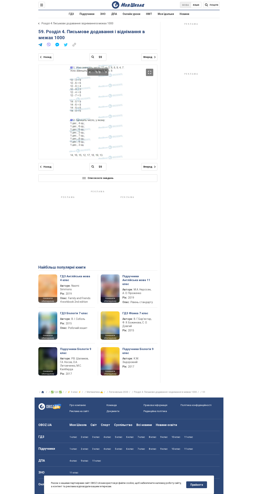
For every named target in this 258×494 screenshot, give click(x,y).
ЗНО (103, 13)
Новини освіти (166, 425)
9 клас (164, 437)
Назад (47, 57)
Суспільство (123, 425)
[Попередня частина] (90, 72)
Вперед (147, 57)
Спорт (105, 425)
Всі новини (144, 425)
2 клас (84, 437)
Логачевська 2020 (118, 392)
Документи (113, 411)
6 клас (130, 437)
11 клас (188, 437)
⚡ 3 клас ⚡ (74, 392)
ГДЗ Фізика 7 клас (135, 313)
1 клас (73, 437)
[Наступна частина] (104, 72)
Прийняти (196, 484)
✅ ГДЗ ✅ (56, 392)
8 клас (152, 437)
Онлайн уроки (131, 13)
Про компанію (78, 405)
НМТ (149, 13)
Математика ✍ (95, 392)
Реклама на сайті (79, 411)
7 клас (141, 437)
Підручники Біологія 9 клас (75, 351)
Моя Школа (78, 425)
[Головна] (43, 392)
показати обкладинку (48, 299)
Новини (184, 13)
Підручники (87, 13)
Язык (196, 5)
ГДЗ (71, 13)
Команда (112, 405)
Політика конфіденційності (196, 405)
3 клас (96, 437)
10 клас (175, 437)
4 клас (107, 437)
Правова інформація (155, 405)
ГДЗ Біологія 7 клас (74, 313)
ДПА (114, 13)
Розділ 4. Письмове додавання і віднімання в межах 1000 (77, 23)
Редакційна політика (155, 411)
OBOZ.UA (45, 425)
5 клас (118, 437)
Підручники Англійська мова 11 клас (136, 280)
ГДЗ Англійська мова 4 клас (75, 278)
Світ (93, 425)
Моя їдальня (166, 13)
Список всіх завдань (101, 178)
